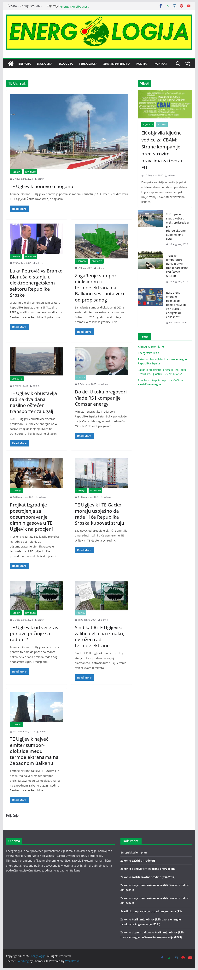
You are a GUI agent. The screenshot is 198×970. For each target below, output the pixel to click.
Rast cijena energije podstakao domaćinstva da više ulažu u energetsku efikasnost (176, 305)
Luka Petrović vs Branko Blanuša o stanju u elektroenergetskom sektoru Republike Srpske (36, 282)
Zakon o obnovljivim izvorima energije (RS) (148, 869)
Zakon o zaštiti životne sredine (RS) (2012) (147, 877)
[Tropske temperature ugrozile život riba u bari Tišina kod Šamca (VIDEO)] (150, 268)
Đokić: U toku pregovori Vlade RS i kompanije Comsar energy (101, 397)
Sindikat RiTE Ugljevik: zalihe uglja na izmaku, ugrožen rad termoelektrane (99, 636)
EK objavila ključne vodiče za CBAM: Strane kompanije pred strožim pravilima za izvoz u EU (162, 150)
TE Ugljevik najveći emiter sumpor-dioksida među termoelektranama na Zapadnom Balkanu (34, 751)
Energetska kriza (148, 353)
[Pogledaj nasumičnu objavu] (187, 63)
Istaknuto (30, 172)
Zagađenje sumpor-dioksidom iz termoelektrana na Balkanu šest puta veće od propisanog (100, 287)
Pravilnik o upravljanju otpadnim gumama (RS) (151, 911)
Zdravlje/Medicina (116, 63)
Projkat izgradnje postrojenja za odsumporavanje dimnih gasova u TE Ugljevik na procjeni (31, 516)
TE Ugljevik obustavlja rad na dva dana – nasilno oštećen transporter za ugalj (33, 402)
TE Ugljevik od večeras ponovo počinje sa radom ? (34, 633)
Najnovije (148, 124)
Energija (24, 63)
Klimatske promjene (151, 346)
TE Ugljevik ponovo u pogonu (41, 186)
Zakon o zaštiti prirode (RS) (138, 860)
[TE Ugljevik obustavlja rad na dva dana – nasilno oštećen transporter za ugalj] (36, 361)
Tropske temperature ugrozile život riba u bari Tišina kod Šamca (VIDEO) (177, 266)
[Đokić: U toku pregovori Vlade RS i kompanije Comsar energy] (101, 361)
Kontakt (160, 63)
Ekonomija (44, 63)
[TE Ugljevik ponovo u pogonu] (69, 132)
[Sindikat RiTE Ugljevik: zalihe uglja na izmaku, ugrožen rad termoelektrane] (101, 595)
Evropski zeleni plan (133, 852)
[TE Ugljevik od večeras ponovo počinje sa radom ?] (36, 595)
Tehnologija (88, 63)
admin (41, 178)
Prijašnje (12, 815)
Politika (142, 63)
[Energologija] (10, 63)
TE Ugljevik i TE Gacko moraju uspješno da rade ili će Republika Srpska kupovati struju (99, 513)
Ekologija (65, 63)
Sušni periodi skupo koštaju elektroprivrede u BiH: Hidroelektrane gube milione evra (177, 227)
